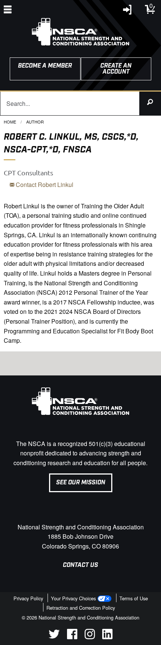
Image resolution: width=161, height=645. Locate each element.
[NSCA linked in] (107, 637)
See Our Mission (80, 483)
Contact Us (80, 565)
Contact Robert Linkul (43, 184)
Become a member (45, 66)
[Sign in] (128, 11)
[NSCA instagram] (90, 637)
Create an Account (115, 69)
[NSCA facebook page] (72, 637)
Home (10, 122)
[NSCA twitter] (54, 637)
